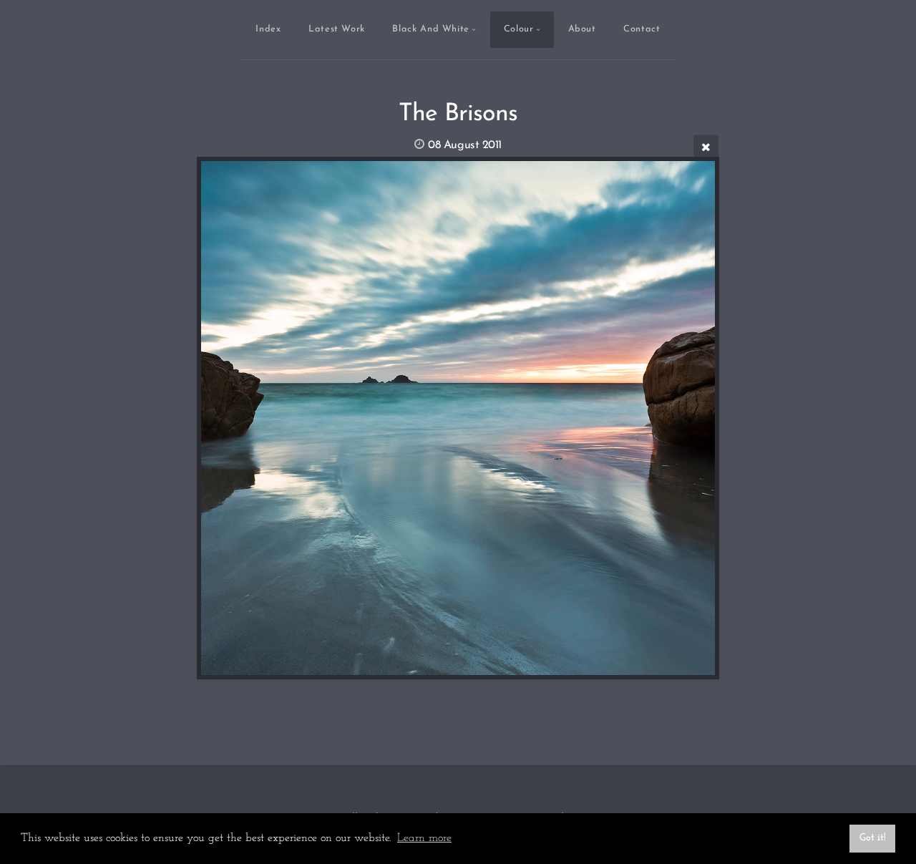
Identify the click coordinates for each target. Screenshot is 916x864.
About (582, 29)
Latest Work (336, 29)
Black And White (430, 29)
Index (268, 29)
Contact (641, 29)
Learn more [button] (424, 838)
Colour (519, 29)
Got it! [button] (872, 838)
